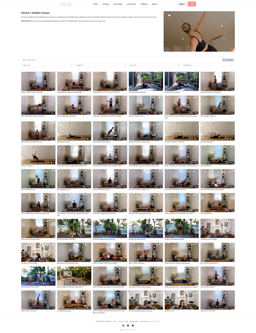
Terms (115, 321)
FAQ (127, 321)
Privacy (121, 321)
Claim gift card (144, 321)
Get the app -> (155, 321)
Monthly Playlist (73, 21)
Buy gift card (134, 321)
